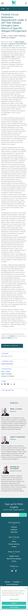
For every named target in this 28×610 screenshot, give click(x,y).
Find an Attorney (14, 544)
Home (3, 8)
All (8, 8)
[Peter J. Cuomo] (5, 412)
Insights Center (14, 556)
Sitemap (7, 582)
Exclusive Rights (6, 338)
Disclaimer (16, 582)
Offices (14, 541)
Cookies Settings (14, 599)
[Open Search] (26, 3)
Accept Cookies (14, 607)
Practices (14, 527)
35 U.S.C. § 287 (10, 56)
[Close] (26, 588)
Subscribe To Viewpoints (10, 345)
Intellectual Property (7, 363)
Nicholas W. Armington (8, 37)
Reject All (14, 603)
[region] (14, 598)
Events (14, 561)
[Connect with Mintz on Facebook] (16, 571)
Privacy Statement (12, 584)
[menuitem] (3, 9)
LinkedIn (11, 336)
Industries (14, 529)
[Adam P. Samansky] (5, 440)
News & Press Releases (14, 558)
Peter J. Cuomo (8, 35)
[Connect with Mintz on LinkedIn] (12, 571)
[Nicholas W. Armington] (5, 470)
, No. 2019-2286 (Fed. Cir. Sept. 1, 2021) (14, 43)
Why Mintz (14, 532)
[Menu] (2, 3)
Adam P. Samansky (19, 35)
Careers (14, 546)
